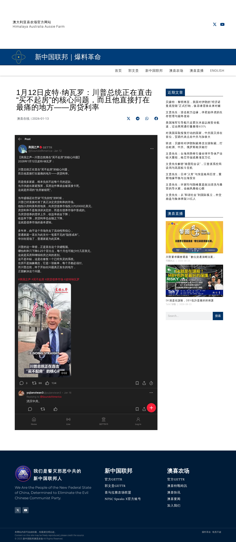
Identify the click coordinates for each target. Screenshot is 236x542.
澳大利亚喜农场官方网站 (32, 22)
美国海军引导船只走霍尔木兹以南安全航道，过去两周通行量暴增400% (193, 124)
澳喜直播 (197, 70)
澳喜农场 (176, 70)
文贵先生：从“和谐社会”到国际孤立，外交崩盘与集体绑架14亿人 (194, 196)
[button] (128, 118)
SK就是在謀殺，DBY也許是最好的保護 (190, 300)
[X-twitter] (215, 24)
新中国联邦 (154, 70)
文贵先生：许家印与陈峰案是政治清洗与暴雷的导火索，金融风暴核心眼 (194, 186)
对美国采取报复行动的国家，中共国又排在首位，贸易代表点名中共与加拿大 (194, 134)
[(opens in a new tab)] (194, 237)
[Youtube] (222, 24)
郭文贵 (133, 70)
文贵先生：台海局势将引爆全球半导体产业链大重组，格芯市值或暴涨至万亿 (194, 155)
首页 (118, 70)
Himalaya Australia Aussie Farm (39, 26)
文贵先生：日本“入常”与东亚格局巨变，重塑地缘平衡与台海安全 (194, 176)
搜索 (218, 316)
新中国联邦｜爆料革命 (68, 57)
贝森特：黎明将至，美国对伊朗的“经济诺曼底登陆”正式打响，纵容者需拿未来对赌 (193, 104)
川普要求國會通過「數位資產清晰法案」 (191, 256)
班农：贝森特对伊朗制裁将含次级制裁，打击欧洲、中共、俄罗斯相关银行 (194, 145)
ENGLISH (217, 70)
